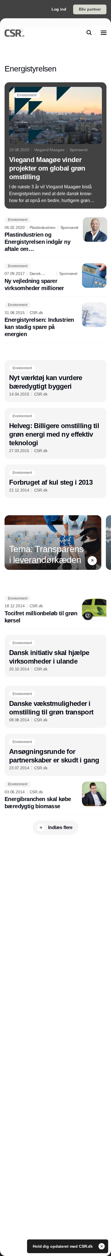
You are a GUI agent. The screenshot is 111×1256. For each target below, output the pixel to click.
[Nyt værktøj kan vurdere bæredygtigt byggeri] (55, 381)
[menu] (103, 32)
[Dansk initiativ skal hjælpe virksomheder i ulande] (55, 656)
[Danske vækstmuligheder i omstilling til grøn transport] (55, 707)
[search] (89, 32)
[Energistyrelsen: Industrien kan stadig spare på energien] (55, 320)
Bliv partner (90, 9)
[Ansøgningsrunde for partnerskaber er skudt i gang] (55, 755)
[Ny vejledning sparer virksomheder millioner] (55, 277)
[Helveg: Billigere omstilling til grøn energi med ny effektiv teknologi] (55, 433)
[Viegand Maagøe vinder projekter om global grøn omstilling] (55, 145)
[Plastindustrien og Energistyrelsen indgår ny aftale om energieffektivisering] (55, 235)
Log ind (59, 9)
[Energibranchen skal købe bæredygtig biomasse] (55, 796)
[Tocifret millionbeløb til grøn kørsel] (55, 610)
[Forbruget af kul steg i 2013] (55, 481)
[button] (92, 560)
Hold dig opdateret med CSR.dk (63, 1246)
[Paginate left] (9, 543)
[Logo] (14, 32)
